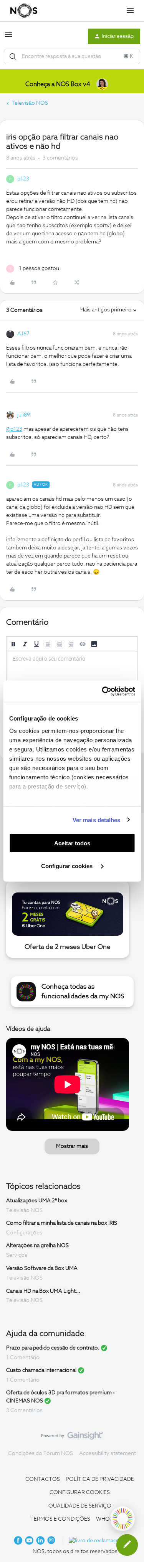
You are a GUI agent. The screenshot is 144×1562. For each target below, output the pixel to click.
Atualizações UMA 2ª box (36, 1200)
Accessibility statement (107, 1453)
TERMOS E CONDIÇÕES (60, 1519)
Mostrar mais (72, 1146)
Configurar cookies (67, 865)
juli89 (23, 415)
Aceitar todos (72, 843)
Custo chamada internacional (41, 1370)
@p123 (14, 429)
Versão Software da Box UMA (42, 1268)
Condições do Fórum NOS (40, 1453)
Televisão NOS (30, 103)
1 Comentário (23, 1357)
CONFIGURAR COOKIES (80, 1492)
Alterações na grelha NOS (37, 1245)
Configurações (24, 1233)
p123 (23, 179)
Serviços (16, 1255)
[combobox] (72, 56)
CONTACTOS (42, 1479)
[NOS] (23, 10)
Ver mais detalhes (97, 819)
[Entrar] (13, 56)
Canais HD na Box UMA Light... (43, 1290)
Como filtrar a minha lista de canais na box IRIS (61, 1223)
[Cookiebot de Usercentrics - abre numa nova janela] (102, 691)
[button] (8, 38)
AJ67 (23, 334)
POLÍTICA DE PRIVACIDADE (100, 1479)
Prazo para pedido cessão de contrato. (52, 1348)
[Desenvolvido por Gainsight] (72, 1437)
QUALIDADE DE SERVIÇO (79, 1506)
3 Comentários (24, 1410)
